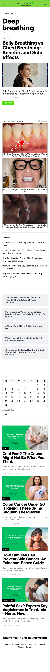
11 (12, 393)
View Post (8, 103)
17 (6, 397)
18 (12, 397)
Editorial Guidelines (12, 644)
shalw (4, 98)
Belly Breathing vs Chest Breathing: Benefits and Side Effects (22, 50)
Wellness (6, 499)
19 (19, 397)
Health (6, 38)
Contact (29, 647)
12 (19, 393)
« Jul (4, 414)
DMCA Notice (26, 644)
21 (31, 397)
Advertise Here (39, 644)
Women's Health (8, 600)
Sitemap (21, 647)
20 (25, 397)
